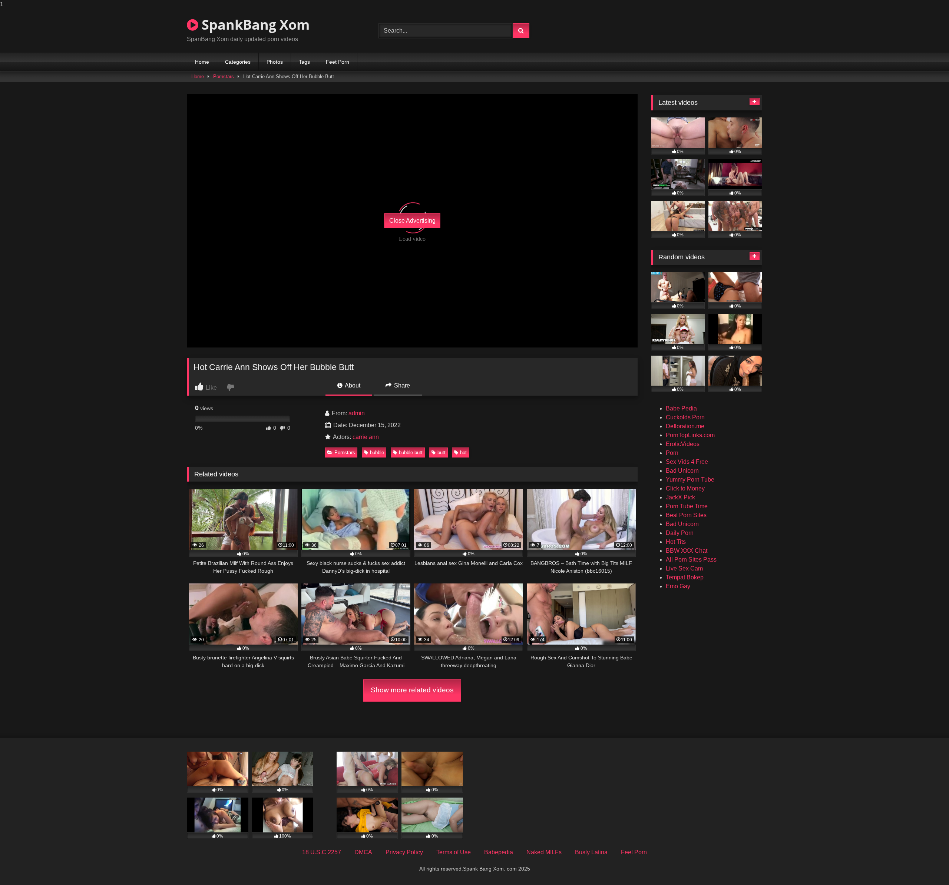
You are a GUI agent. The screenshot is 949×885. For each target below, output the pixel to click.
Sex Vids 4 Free (687, 462)
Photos (275, 62)
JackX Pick (680, 497)
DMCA (363, 852)
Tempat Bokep (685, 577)
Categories (238, 62)
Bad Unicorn (682, 471)
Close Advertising (412, 220)
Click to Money (685, 488)
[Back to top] (926, 864)
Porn (672, 453)
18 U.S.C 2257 (321, 852)
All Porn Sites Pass (691, 559)
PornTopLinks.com (690, 435)
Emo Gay (678, 586)
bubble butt (411, 452)
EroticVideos (683, 444)
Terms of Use (453, 852)
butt (441, 452)
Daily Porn (680, 533)
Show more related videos (412, 690)
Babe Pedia (681, 408)
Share (401, 385)
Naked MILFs (544, 852)
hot (463, 452)
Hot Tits (676, 542)
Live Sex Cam (684, 568)
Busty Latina (591, 852)
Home (202, 62)
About (352, 385)
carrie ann (366, 437)
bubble (377, 452)
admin (356, 413)
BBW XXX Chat (686, 551)
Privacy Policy (404, 852)
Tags (304, 62)
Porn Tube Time (687, 506)
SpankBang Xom (254, 25)
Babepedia (498, 852)
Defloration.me (685, 426)
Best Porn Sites (686, 515)
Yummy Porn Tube (690, 479)
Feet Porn (337, 62)
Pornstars (223, 76)
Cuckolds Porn (685, 417)
